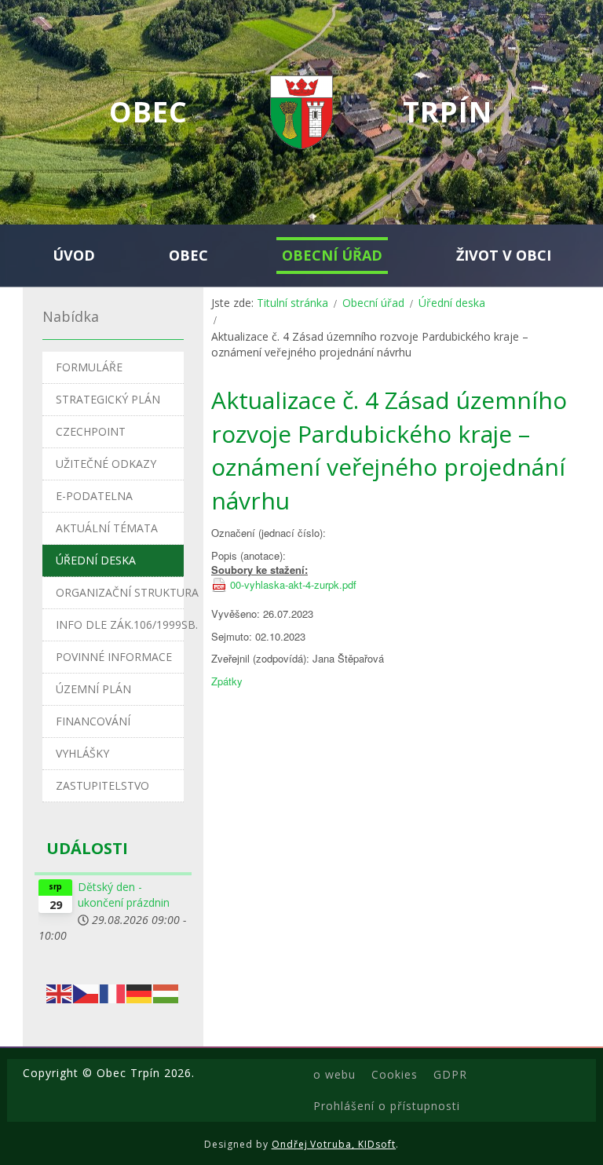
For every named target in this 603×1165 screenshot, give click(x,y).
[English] (59, 991)
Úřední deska (451, 302)
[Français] (113, 991)
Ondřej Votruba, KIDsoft (334, 1144)
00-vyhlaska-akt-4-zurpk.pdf (293, 585)
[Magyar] (166, 991)
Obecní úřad (373, 302)
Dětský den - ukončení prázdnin (124, 894)
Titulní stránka (292, 302)
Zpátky (227, 681)
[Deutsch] (139, 991)
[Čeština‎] (86, 991)
